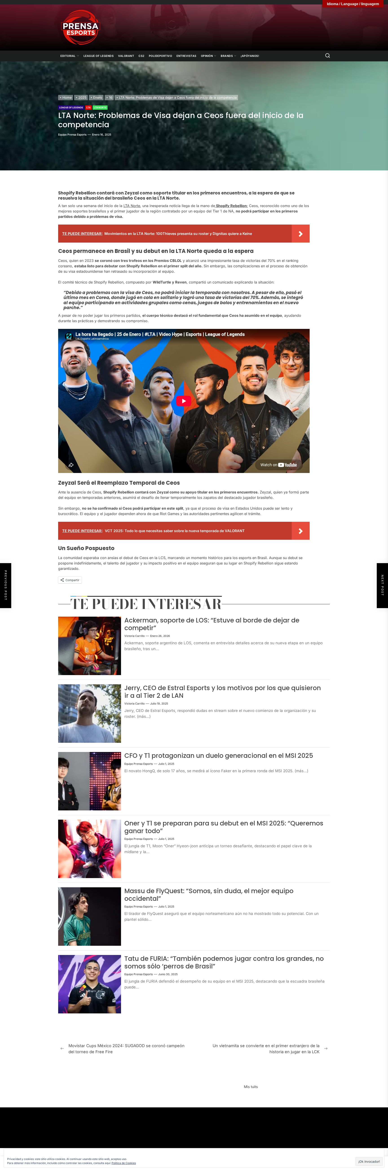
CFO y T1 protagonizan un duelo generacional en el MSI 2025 (218, 755)
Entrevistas (186, 56)
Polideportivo (160, 56)
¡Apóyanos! (250, 56)
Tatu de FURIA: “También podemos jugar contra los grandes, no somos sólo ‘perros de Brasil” (224, 962)
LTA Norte (100, 107)
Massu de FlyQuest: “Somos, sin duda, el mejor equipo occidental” (208, 895)
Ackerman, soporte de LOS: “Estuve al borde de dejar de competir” (211, 624)
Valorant (126, 56)
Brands (227, 56)
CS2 (141, 56)
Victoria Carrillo (134, 636)
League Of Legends (99, 56)
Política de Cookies (124, 1163)
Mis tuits (251, 1086)
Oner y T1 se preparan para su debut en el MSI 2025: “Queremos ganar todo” (223, 827)
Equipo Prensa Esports (72, 134)
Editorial (68, 56)
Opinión (207, 56)
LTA (88, 107)
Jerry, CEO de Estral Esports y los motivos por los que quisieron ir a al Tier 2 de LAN (222, 692)
